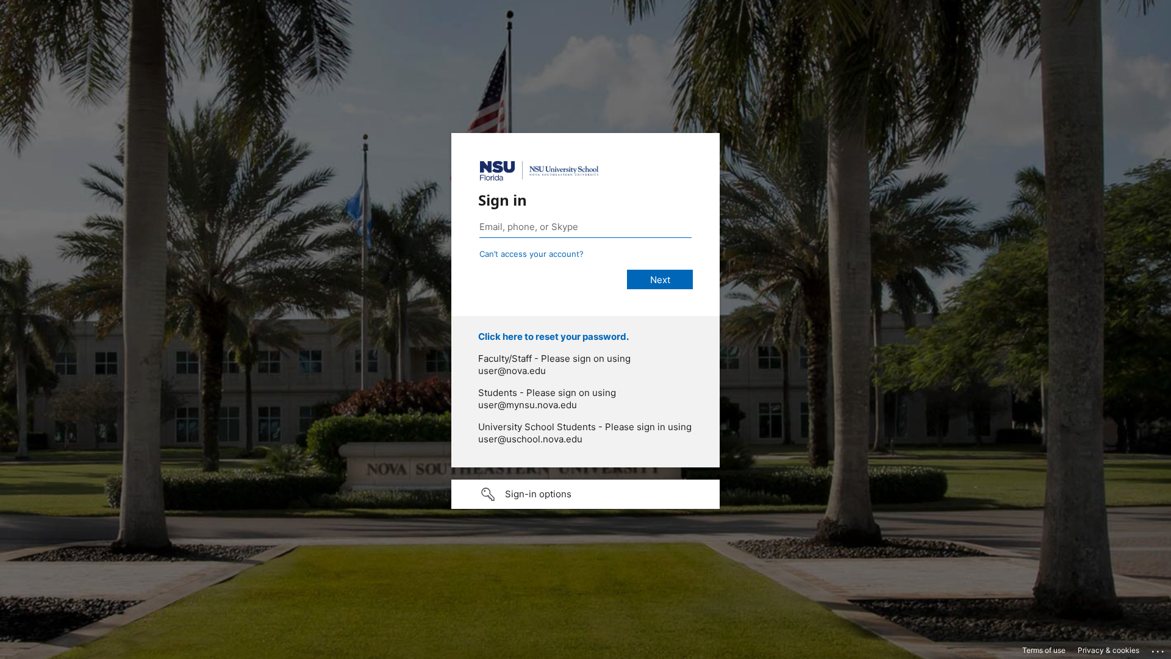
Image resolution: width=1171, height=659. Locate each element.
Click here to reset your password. (553, 336)
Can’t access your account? (531, 254)
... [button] (1158, 649)
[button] (585, 494)
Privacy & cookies (1108, 650)
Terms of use (1043, 650)
